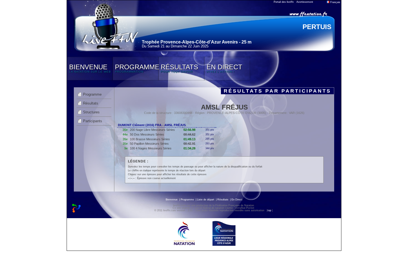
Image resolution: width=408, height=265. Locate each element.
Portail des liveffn (284, 2)
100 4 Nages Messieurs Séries (151, 148)
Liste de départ (205, 199)
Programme (92, 94)
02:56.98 (189, 129)
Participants (92, 121)
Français (334, 2)
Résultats (90, 103)
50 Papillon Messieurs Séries (149, 143)
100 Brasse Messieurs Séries (150, 139)
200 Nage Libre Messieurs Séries (152, 129)
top (269, 210)
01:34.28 (189, 148)
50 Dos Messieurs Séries (147, 134)
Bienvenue (172, 199)
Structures (91, 112)
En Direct (236, 199)
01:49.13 (189, 139)
